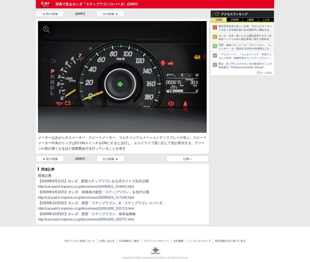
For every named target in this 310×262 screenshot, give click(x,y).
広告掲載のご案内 (129, 240)
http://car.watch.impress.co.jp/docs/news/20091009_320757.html (86, 219)
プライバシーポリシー (156, 240)
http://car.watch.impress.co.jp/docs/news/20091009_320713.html (86, 208)
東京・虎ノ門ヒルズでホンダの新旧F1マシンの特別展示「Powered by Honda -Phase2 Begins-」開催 (245, 67)
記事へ (187, 159)
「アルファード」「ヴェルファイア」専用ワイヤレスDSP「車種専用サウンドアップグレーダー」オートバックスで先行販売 (245, 58)
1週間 (250, 19)
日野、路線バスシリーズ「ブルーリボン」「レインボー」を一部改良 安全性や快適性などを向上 (245, 49)
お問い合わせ (107, 240)
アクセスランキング (234, 14)
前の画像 (52, 14)
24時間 (234, 19)
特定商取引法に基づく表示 (230, 240)
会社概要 (178, 240)
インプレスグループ (199, 240)
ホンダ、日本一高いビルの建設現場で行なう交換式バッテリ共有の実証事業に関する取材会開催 (245, 39)
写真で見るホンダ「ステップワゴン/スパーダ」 (91, 4)
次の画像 (108, 14)
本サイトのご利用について (80, 240)
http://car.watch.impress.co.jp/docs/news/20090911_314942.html (86, 186)
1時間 (219, 19)
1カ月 (266, 19)
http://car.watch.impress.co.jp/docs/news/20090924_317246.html (86, 197)
